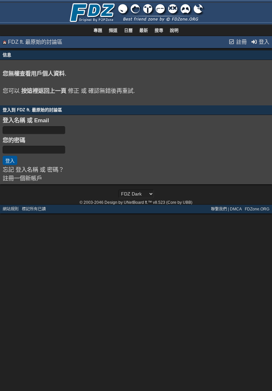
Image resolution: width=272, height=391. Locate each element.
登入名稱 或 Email (26, 120)
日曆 (128, 30)
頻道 (113, 30)
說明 (174, 30)
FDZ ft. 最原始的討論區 (35, 42)
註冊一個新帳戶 (22, 178)
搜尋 (159, 30)
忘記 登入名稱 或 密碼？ (33, 169)
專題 (98, 30)
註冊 (241, 42)
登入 (263, 42)
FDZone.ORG (257, 209)
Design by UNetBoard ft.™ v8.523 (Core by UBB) (148, 202)
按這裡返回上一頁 (43, 90)
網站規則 (11, 209)
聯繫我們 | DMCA (226, 209)
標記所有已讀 (34, 209)
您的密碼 (14, 140)
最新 (143, 30)
